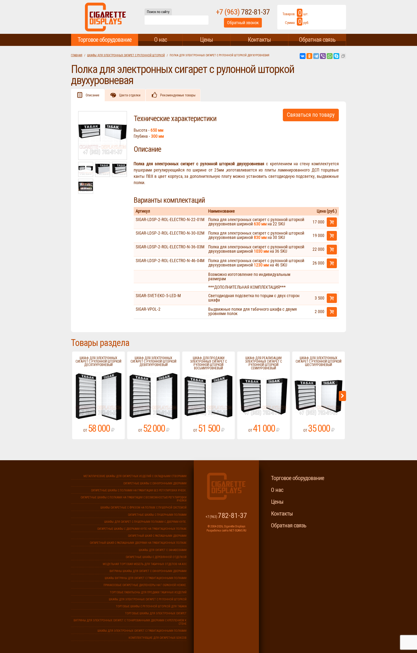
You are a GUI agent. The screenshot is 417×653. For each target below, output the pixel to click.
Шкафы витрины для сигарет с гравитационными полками (146, 578)
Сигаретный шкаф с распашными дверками (157, 536)
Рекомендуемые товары (177, 95)
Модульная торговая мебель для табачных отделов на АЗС (145, 564)
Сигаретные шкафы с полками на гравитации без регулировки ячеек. (139, 490)
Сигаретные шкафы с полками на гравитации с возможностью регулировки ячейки (134, 499)
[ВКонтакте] (303, 56)
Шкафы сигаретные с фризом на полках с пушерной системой (143, 507)
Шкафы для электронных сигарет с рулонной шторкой (126, 55)
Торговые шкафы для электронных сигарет (156, 613)
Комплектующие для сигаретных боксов (158, 637)
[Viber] (323, 56)
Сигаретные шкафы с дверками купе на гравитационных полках (142, 529)
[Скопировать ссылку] (343, 56)
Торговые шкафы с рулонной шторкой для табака (151, 606)
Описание (92, 95)
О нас (160, 39)
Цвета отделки (129, 95)
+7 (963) (243, 11)
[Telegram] (316, 56)
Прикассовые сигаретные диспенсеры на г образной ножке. (145, 585)
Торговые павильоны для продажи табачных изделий (148, 592)
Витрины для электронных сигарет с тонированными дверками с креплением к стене (130, 622)
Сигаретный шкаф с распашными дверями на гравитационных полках (138, 543)
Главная (76, 55)
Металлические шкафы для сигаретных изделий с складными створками (135, 476)
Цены (206, 39)
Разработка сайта (218, 530)
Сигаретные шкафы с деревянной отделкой (156, 557)
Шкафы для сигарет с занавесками (163, 550)
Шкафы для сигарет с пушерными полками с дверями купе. (145, 522)
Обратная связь (317, 39)
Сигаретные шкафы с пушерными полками (157, 515)
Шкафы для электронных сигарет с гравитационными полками (142, 630)
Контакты (259, 39)
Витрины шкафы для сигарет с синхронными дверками (148, 571)
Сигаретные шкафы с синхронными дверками (155, 483)
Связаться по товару (311, 115)
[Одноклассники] (309, 56)
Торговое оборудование (105, 39)
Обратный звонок (243, 22)
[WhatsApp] (330, 56)
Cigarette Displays (105, 17)
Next (342, 396)
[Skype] (336, 56)
